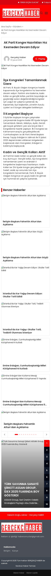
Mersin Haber (18, 573)
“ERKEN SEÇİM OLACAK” (29, 2)
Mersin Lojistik (32, 573)
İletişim (7, 550)
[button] (16, 434)
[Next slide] (46, 434)
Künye (15, 550)
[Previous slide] (4, 434)
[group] (25, 421)
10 (47, 504)
